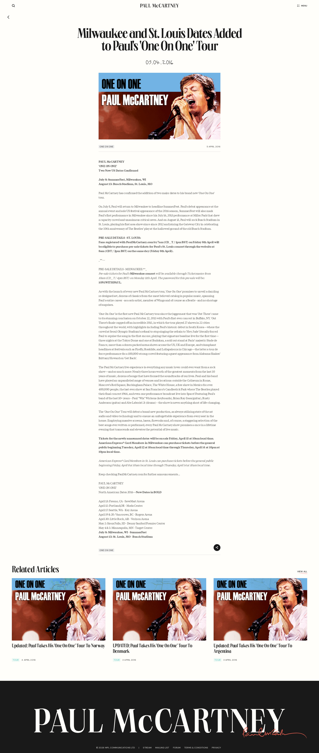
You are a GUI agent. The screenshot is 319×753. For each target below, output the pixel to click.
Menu (304, 5)
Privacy (216, 747)
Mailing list (162, 747)
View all (302, 571)
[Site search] (13, 6)
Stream (147, 747)
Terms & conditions (196, 747)
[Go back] (8, 17)
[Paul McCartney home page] (159, 6)
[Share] (217, 547)
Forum (177, 747)
